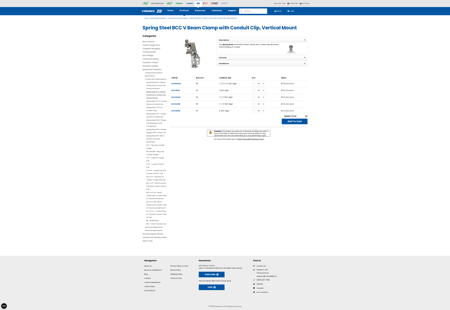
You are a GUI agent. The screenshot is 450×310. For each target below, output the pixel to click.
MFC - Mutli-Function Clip (156, 224)
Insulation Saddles (150, 66)
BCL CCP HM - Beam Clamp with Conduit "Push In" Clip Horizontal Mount (156, 205)
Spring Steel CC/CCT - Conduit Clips (155, 109)
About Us (148, 266)
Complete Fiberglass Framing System (151, 50)
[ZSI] (198, 3)
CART (292, 11)
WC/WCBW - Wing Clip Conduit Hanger (155, 153)
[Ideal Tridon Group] (145, 3)
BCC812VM (176, 83)
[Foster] (205, 3)
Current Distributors (152, 282)
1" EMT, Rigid (224, 90)
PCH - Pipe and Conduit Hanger (155, 146)
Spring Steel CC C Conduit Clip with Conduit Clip (156, 102)
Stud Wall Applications (154, 230)
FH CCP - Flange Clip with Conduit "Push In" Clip (156, 172)
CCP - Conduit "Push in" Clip (155, 165)
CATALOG (305, 3)
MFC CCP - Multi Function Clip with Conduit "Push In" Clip (156, 186)
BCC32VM (176, 111)
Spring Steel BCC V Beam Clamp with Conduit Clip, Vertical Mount (213, 18)
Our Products (149, 290)
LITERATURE (293, 3)
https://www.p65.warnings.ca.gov (250, 139)
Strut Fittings (147, 55)
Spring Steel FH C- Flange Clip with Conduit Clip (156, 115)
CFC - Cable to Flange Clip (155, 159)
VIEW (210, 287)
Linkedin (260, 284)
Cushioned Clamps (150, 59)
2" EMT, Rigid (224, 111)
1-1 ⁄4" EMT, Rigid (225, 97)
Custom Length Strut (151, 45)
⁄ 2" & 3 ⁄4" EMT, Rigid (227, 83)
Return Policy (175, 270)
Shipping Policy (176, 274)
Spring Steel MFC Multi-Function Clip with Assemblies (155, 139)
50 (197, 83)
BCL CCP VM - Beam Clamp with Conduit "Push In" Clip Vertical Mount (156, 195)
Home (146, 18)
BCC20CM (176, 97)
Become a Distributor (153, 270)
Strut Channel (148, 41)
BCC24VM (176, 104)
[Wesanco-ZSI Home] (151, 11)
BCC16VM (176, 90)
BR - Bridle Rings (152, 220)
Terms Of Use (176, 278)
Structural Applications (154, 227)
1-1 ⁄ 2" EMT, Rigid (226, 104)
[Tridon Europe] (179, 3)
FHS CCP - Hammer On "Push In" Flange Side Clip (156, 178)
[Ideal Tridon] (169, 3)
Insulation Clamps (150, 62)
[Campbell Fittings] (214, 3)
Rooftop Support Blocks (152, 234)
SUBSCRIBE (210, 274)
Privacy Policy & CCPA (179, 266)
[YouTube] (254, 288)
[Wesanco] (189, 3)
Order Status (149, 286)
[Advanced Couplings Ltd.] (224, 3)
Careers (147, 278)
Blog (146, 274)
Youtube (260, 288)
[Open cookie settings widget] (4, 306)
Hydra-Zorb (147, 241)
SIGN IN (278, 11)
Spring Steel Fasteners (158, 18)
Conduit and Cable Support (178, 18)
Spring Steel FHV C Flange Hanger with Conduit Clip (156, 131)
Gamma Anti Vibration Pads (154, 237)
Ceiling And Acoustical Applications (153, 74)
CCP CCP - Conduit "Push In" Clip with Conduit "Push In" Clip (156, 214)
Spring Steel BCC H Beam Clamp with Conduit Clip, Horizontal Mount (156, 85)
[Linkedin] (254, 284)
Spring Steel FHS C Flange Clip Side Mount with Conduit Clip (156, 123)
